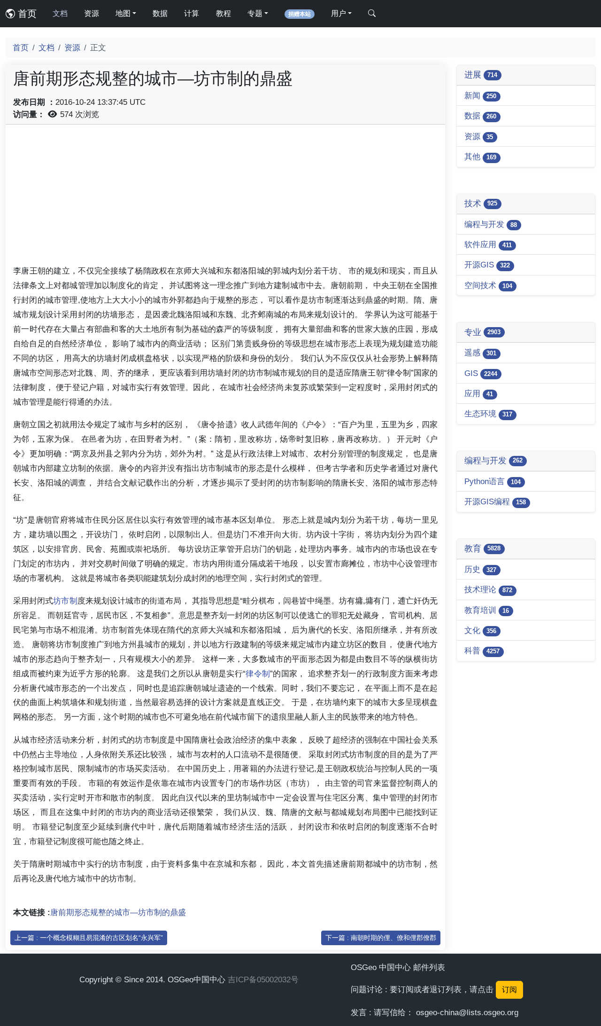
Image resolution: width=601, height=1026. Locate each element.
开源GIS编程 (495, 501)
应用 (478, 393)
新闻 (480, 95)
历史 (480, 569)
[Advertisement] (225, 198)
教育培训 (486, 610)
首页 (26, 13)
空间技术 (488, 285)
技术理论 (488, 589)
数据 (160, 13)
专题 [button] (254, 13)
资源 (91, 13)
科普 (482, 650)
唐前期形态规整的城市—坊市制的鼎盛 (118, 912)
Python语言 (492, 481)
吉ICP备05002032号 (263, 979)
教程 (223, 13)
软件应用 (488, 244)
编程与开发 (490, 224)
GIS (480, 373)
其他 (480, 156)
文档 (60, 13)
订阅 (509, 990)
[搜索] (371, 13)
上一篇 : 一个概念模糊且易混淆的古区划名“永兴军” (89, 937)
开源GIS (487, 264)
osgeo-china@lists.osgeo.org (467, 1012)
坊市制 (65, 600)
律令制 (258, 673)
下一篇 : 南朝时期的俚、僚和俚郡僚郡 (380, 937)
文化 (480, 630)
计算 (191, 13)
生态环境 (488, 413)
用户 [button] (338, 13)
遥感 (480, 352)
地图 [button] (123, 13)
